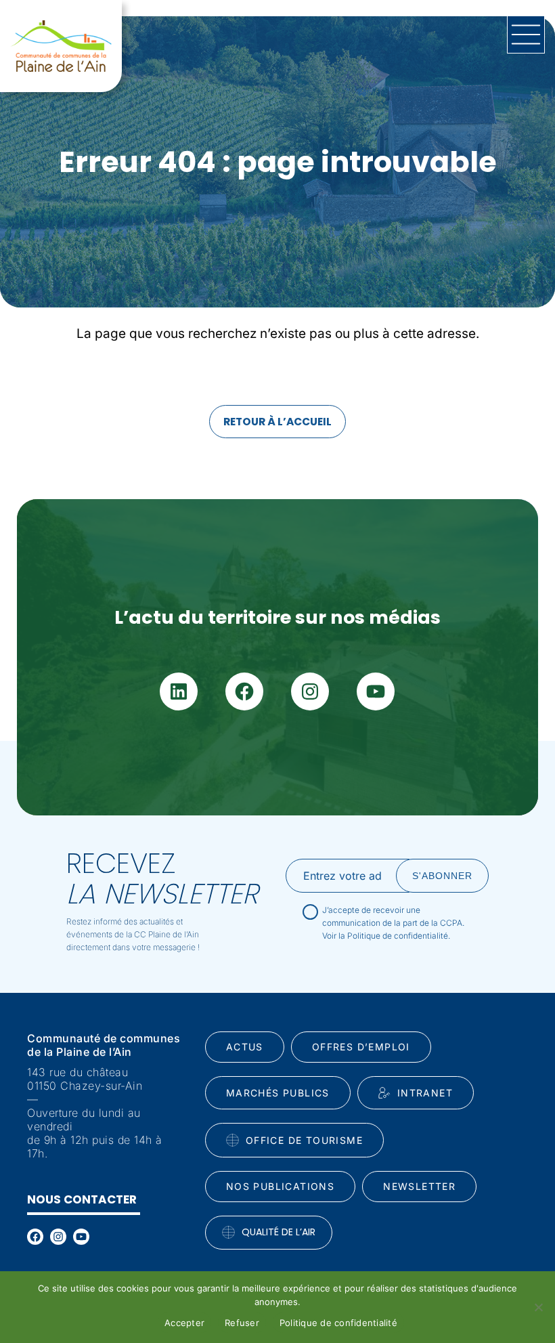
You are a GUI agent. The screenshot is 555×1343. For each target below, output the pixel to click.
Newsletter (419, 1186)
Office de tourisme (304, 1140)
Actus (244, 1046)
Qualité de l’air (278, 1232)
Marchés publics (278, 1093)
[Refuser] (538, 1307)
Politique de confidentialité (338, 1322)
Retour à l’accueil (277, 421)
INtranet (425, 1093)
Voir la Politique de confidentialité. (386, 936)
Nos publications (280, 1186)
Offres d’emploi (361, 1046)
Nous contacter (82, 1199)
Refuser (242, 1322)
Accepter (184, 1322)
